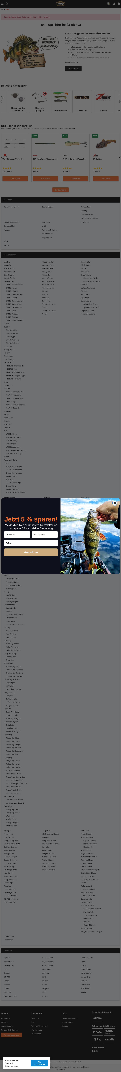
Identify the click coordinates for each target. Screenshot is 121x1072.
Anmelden (31, 552)
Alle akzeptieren (39, 1063)
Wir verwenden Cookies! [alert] (12, 1062)
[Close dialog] (114, 503)
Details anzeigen (11, 1066)
